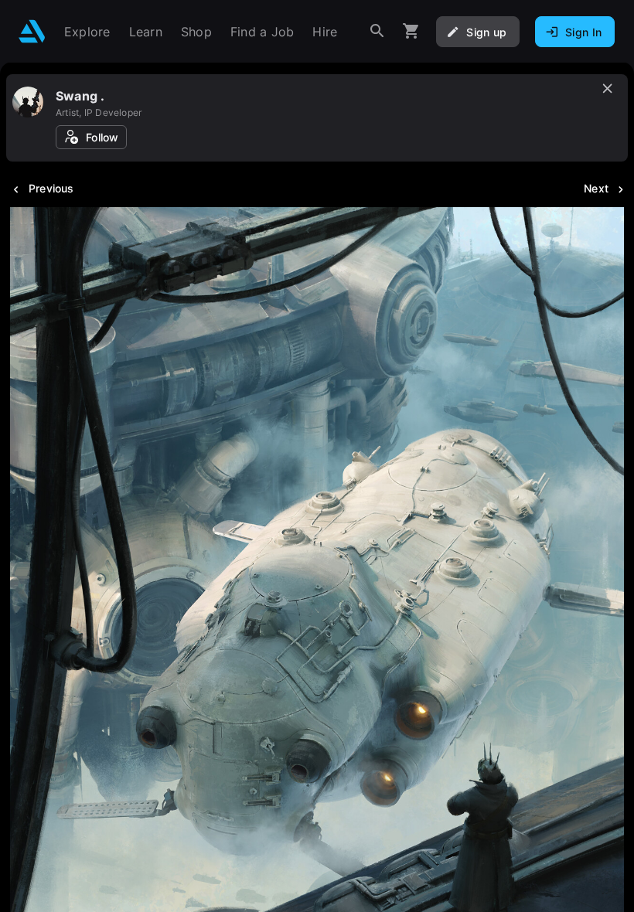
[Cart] (411, 31)
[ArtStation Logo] (32, 31)
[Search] (377, 31)
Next (596, 188)
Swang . (80, 96)
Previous (51, 188)
